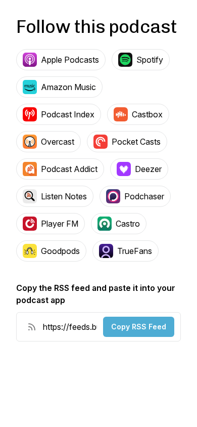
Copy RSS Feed (138, 326)
